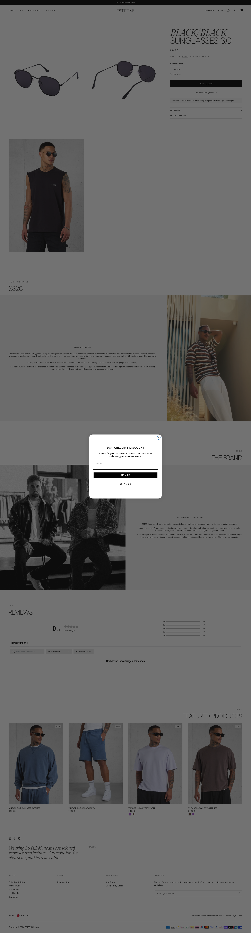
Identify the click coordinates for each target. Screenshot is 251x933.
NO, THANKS (125, 484)
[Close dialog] (158, 437)
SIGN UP (126, 475)
